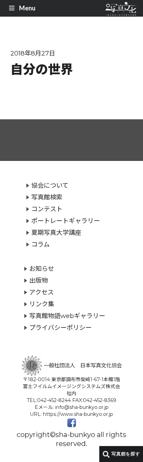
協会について (49, 185)
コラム (40, 244)
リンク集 (41, 304)
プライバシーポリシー (60, 328)
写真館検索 (46, 197)
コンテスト (46, 209)
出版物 (38, 280)
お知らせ (41, 269)
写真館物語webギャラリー (67, 316)
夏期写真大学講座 (56, 233)
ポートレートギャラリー (65, 221)
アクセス (41, 292)
